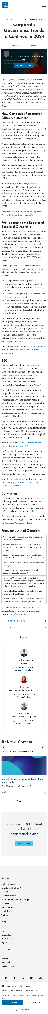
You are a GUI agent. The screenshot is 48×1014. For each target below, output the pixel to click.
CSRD (4, 454)
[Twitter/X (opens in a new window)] (23, 978)
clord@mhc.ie (24, 697)
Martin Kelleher (24, 713)
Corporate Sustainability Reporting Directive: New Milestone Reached (21, 482)
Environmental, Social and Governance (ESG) (22, 367)
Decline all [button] (35, 1003)
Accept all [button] (12, 1003)
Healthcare (6, 903)
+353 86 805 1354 (25, 694)
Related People (8, 627)
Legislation (6, 942)
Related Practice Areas (13, 621)
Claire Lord (24, 686)
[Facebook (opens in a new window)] (15, 978)
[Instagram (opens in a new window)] (32, 978)
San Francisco (7, 966)
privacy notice (31, 995)
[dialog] (24, 998)
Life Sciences (7, 907)
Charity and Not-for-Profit (12, 887)
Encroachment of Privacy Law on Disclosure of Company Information (23, 349)
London (4, 958)
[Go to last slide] (3, 747)
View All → (22, 801)
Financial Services (9, 895)
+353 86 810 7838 (25, 721)
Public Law (6, 911)
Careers (4, 927)
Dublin (4, 954)
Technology (6, 915)
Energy (4, 891)
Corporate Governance (16, 79)
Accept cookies (24, 65)
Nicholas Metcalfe (24, 660)
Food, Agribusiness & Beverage (15, 899)
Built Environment (9, 884)
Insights (10, 19)
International (6, 938)
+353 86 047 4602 (25, 667)
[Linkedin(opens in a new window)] (7, 978)
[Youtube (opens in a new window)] (41, 978)
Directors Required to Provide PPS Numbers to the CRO (22, 213)
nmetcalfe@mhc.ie (25, 670)
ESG (34, 89)
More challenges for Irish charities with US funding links (22, 782)
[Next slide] (43, 747)
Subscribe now (24, 843)
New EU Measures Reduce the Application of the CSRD (22, 444)
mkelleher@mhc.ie (25, 723)
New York (5, 962)
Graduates (6, 934)
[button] (24, 1009)
